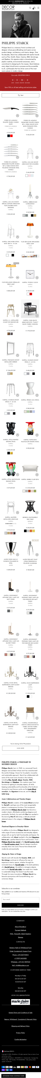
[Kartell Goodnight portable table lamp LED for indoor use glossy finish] (30, 627)
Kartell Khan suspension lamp (30, 684)
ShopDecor (15, 1054)
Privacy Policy (20, 1033)
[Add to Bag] (37, 115)
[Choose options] (17, 115)
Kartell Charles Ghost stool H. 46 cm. (11, 401)
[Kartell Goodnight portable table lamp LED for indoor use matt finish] (30, 584)
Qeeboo (16, 782)
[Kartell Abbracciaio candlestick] (30, 190)
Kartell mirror (9, 867)
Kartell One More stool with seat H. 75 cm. (10, 242)
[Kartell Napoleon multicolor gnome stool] (30, 428)
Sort (22, 95)
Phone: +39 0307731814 (20, 955)
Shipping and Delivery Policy (20, 1026)
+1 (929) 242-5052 (20, 958)
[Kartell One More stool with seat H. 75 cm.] (11, 230)
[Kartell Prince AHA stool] (30, 388)
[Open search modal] (30, 8)
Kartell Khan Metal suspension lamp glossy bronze (10, 685)
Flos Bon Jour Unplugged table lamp (30, 243)
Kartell (14, 780)
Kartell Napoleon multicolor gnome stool (30, 441)
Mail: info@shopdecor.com (20, 965)
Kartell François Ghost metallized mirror (10, 361)
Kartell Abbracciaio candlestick (30, 203)
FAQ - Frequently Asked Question (20, 934)
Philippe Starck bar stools (11, 842)
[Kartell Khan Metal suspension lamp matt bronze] (11, 711)
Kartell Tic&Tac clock (30, 282)
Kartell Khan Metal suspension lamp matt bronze (10, 724)
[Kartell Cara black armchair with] (30, 309)
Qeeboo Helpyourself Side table (30, 518)
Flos (9, 780)
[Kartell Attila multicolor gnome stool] (11, 468)
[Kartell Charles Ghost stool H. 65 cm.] (30, 348)
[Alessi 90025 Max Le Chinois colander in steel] (11, 548)
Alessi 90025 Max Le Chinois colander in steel (10, 561)
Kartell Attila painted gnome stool (10, 440)
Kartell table (19, 865)
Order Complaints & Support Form (20, 951)
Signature (35, 837)
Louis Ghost (32, 789)
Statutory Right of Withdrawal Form (20, 948)
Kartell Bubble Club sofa (30, 479)
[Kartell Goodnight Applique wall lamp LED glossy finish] (11, 627)
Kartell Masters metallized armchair (11, 518)
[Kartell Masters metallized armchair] (11, 506)
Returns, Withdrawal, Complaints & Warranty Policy (20, 1019)
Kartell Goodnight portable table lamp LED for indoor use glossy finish (30, 642)
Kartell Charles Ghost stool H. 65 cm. (30, 361)
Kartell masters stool (12, 844)
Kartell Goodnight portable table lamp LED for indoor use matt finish (30, 598)
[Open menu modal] (38, 8)
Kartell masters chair (32, 842)
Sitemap (20, 937)
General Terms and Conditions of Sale (20, 1013)
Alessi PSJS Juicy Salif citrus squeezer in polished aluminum (30, 561)
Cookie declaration (20, 1039)
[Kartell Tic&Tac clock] (30, 271)
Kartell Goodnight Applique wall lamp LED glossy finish (11, 641)
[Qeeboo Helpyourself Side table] (30, 506)
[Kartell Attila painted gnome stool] (11, 428)
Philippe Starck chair (19, 810)
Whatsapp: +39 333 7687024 (20, 962)
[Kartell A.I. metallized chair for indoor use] (11, 309)
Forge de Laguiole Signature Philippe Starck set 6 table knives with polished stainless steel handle (11, 166)
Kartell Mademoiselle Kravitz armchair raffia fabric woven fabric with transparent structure (30, 726)
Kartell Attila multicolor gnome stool (11, 480)
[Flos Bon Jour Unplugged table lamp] (30, 230)
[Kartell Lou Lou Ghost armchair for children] (30, 150)
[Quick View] (17, 277)
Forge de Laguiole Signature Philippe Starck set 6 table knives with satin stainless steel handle (30, 124)
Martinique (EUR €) (9, 1051)
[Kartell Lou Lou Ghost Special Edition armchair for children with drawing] (11, 190)
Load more (20, 748)
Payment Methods (20, 930)
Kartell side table (16, 869)
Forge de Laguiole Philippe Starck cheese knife (11, 122)
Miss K (33, 791)
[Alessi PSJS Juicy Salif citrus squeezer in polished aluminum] (30, 548)
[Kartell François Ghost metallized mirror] (11, 348)
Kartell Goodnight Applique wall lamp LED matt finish (11, 597)
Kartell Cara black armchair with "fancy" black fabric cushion (30, 322)
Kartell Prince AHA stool (30, 400)
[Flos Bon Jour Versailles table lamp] (11, 271)
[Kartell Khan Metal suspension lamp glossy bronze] (11, 671)
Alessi (20, 780)
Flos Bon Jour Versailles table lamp (11, 283)
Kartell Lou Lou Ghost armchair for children (30, 163)
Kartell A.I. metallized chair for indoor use (10, 321)
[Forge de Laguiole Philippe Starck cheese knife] (11, 109)
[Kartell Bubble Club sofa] (30, 468)
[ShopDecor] (8, 7)
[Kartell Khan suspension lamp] (30, 671)
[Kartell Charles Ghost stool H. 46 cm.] (11, 388)
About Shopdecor (20, 927)
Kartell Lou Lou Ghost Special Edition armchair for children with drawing (11, 205)
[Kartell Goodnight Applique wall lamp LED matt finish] (11, 584)
